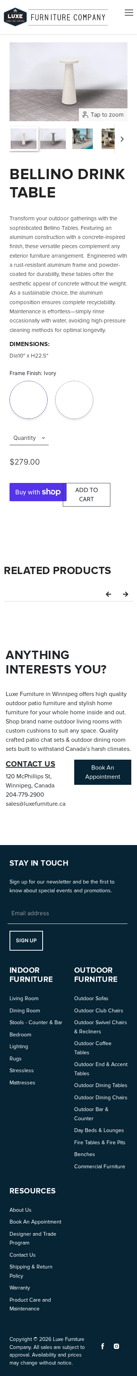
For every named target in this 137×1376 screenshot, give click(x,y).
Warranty (20, 1288)
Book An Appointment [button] (102, 772)
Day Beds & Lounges (99, 1130)
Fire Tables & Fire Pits (100, 1142)
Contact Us (23, 1255)
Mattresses (22, 1082)
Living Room (24, 998)
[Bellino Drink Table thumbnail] (23, 139)
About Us (21, 1210)
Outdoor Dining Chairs (100, 1097)
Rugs (16, 1058)
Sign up (26, 940)
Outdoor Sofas (91, 998)
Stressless (22, 1070)
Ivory (28, 382)
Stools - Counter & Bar (36, 1022)
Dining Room (25, 1010)
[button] (108, 594)
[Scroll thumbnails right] (121, 139)
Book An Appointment (35, 1222)
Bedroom (20, 1034)
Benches (84, 1154)
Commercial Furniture (99, 1166)
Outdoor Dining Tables (100, 1085)
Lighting (19, 1046)
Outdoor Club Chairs (98, 1010)
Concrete (74, 382)
